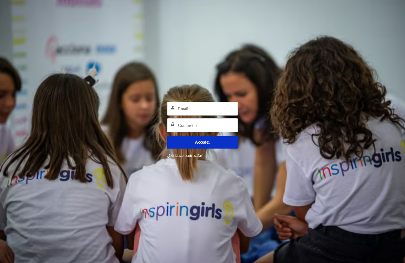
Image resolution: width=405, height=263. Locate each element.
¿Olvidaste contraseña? (184, 156)
